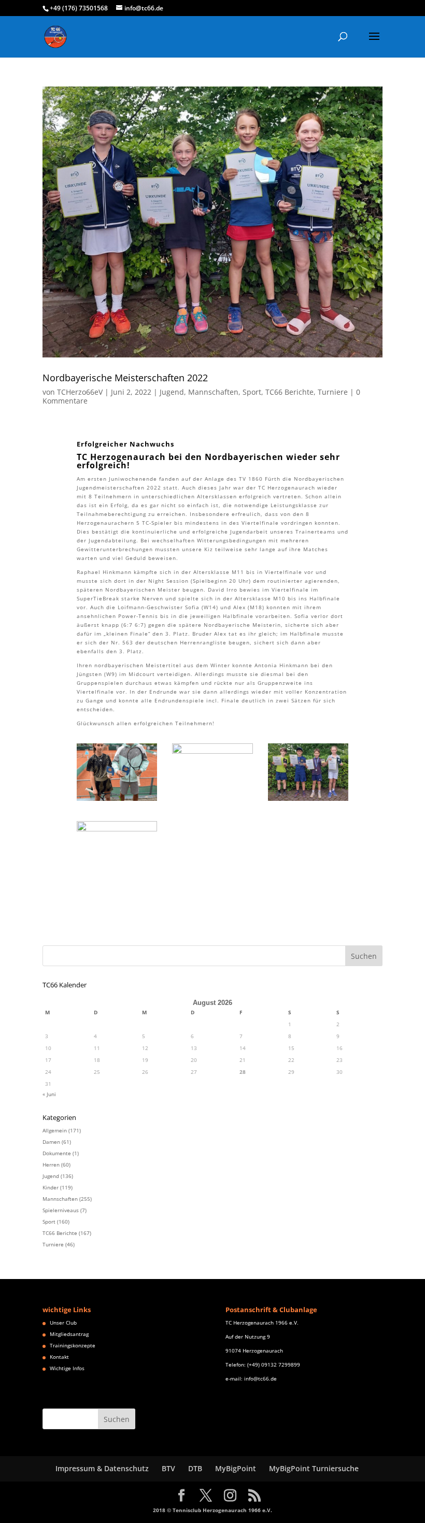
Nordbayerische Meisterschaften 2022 (125, 377)
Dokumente (56, 1153)
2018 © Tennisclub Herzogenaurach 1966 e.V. (212, 1510)
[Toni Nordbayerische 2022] (117, 878)
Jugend (172, 392)
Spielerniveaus (60, 1210)
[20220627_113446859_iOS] (117, 800)
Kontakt (59, 1356)
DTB (195, 1468)
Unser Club (63, 1322)
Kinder (50, 1187)
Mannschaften (213, 392)
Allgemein (54, 1130)
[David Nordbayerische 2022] (308, 800)
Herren (51, 1164)
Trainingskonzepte (72, 1345)
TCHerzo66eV (80, 392)
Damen (51, 1141)
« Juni (49, 1094)
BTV (168, 1468)
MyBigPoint (235, 1468)
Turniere (333, 392)
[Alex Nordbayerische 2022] (212, 800)
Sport (252, 392)
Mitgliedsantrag (69, 1334)
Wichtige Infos (67, 1368)
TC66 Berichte (289, 392)
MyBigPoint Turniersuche (314, 1468)
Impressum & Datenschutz (102, 1468)
